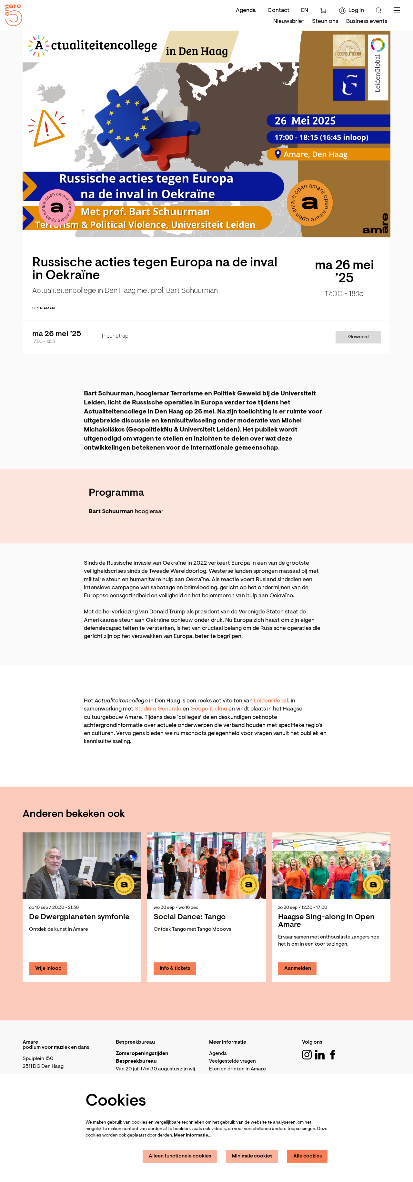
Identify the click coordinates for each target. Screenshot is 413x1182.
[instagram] (307, 1054)
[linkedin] (320, 1054)
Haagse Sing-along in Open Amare (326, 921)
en (304, 11)
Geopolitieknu (209, 709)
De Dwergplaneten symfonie (79, 917)
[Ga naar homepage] (11, 13)
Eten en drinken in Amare (237, 1069)
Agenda (246, 11)
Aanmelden (297, 968)
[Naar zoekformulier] (379, 10)
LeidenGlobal (271, 701)
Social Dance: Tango (190, 917)
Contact (278, 11)
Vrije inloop (48, 968)
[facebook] (332, 1054)
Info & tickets (175, 968)
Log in (356, 11)
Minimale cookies (252, 1156)
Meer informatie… (192, 1135)
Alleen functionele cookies (180, 1156)
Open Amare (44, 308)
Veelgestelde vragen (232, 1061)
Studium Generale (158, 709)
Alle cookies (307, 1156)
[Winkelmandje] (323, 10)
